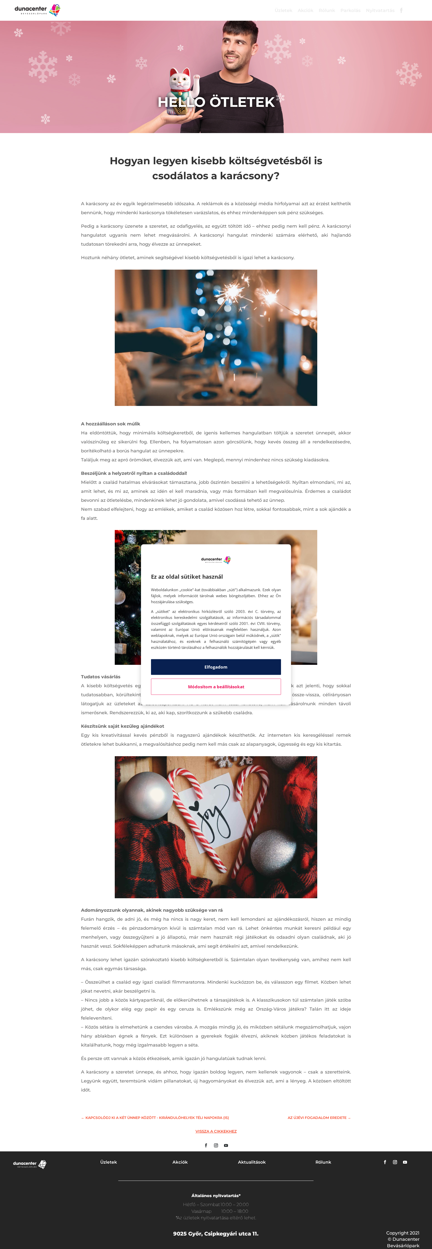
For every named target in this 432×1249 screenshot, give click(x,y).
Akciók (305, 10)
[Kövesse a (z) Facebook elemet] (206, 1145)
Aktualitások (252, 1162)
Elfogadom (216, 667)
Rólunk (327, 10)
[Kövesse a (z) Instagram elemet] (216, 1145)
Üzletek (283, 10)
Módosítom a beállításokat (216, 687)
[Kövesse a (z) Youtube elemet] (226, 1145)
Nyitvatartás (380, 10)
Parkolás (350, 10)
